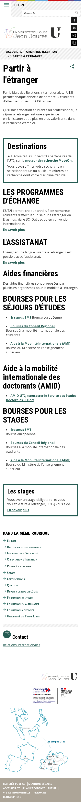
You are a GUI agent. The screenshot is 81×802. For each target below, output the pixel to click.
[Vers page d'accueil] (32, 33)
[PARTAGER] (72, 66)
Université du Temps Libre (23, 616)
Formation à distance (20, 610)
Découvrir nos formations (24, 547)
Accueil (12, 52)
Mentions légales (40, 784)
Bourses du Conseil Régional (32, 326)
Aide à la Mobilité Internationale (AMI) (40, 343)
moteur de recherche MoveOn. (49, 160)
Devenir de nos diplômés (22, 591)
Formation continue (20, 597)
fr (15, 5)
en (22, 5)
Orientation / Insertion (22, 559)
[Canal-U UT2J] (71, 43)
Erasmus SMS (20, 317)
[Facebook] (71, 20)
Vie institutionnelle (16, 792)
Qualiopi (12, 585)
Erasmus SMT (20, 429)
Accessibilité (11, 788)
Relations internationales (21, 645)
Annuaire (40, 792)
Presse (52, 788)
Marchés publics (14, 784)
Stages (11, 573)
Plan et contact (34, 788)
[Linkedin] (71, 28)
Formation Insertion (41, 52)
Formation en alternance (23, 604)
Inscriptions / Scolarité (22, 553)
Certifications (16, 579)
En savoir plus (14, 229)
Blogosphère (12, 797)
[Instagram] (71, 36)
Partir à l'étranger (27, 56)
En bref (11, 541)
